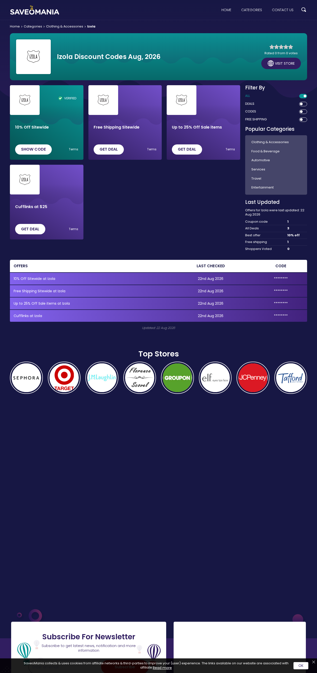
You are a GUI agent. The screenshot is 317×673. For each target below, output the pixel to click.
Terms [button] (73, 149)
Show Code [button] (33, 149)
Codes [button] (250, 111)
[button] (303, 10)
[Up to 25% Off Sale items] (181, 100)
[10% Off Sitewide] (25, 100)
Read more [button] (162, 668)
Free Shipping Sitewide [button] (116, 127)
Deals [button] (249, 104)
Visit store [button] (285, 63)
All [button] (247, 96)
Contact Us (282, 9)
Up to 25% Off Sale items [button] (197, 127)
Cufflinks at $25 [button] (31, 207)
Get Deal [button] (109, 149)
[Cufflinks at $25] (25, 179)
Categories (251, 9)
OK (300, 665)
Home (226, 9)
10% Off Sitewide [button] (32, 127)
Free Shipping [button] (256, 119)
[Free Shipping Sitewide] (103, 100)
